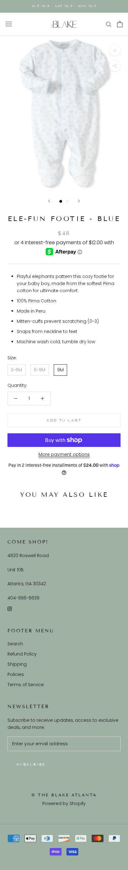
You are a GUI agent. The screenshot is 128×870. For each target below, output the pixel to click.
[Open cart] (119, 24)
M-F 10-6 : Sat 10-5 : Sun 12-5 (64, 6)
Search (15, 644)
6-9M (39, 370)
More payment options (64, 454)
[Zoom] (114, 50)
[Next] (79, 201)
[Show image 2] (67, 201)
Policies (15, 674)
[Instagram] (9, 608)
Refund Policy (22, 654)
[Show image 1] (60, 201)
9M (60, 370)
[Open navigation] (9, 24)
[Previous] (49, 201)
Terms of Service (25, 685)
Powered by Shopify (64, 803)
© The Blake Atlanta (64, 795)
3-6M (16, 370)
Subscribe (30, 764)
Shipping (17, 664)
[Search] (109, 24)
